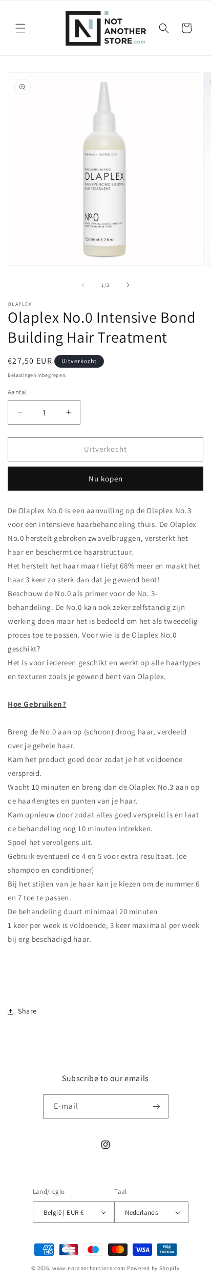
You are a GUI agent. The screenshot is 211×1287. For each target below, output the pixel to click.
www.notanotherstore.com (88, 1268)
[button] (20, 28)
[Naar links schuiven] (83, 284)
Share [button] (27, 1011)
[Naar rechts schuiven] (128, 284)
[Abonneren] (156, 1106)
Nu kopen (106, 478)
